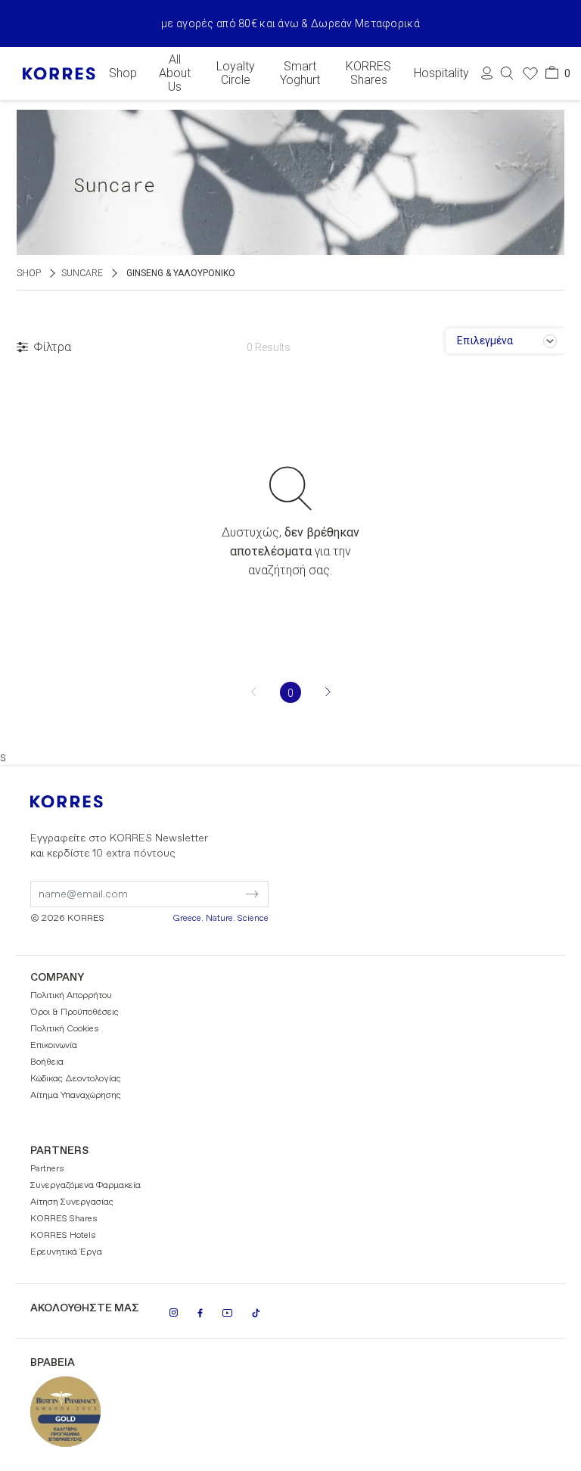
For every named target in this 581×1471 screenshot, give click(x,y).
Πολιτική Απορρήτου (71, 995)
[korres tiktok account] (256, 1312)
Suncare (82, 273)
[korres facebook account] (200, 1312)
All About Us (175, 73)
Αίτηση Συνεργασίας (71, 1202)
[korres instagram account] (173, 1312)
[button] (507, 73)
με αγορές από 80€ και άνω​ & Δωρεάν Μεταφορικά (290, 23)
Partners (47, 1169)
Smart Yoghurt (300, 73)
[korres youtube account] (227, 1313)
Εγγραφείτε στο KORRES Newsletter (119, 846)
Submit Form (188, 884)
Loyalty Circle (235, 73)
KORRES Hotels (63, 1235)
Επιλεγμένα (485, 340)
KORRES (87, 801)
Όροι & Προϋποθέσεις (74, 1012)
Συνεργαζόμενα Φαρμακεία (85, 1185)
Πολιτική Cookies (64, 1029)
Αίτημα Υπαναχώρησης (75, 1095)
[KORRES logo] (59, 73)
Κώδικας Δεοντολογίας (75, 1079)
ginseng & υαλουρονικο (180, 273)
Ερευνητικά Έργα (66, 1252)
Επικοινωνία (53, 1045)
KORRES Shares (368, 73)
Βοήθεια (47, 1062)
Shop (123, 73)
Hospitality (441, 73)
